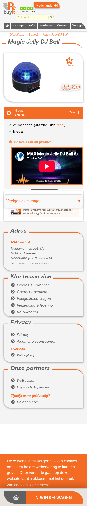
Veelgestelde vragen (31, 299)
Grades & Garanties (30, 285)
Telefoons (45, 26)
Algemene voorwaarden (34, 341)
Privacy (20, 335)
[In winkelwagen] (15, 497)
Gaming (62, 26)
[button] (40, 485)
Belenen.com (25, 402)
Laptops (18, 26)
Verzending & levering (32, 305)
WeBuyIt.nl (22, 380)
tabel (60, 125)
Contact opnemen (29, 292)
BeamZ (33, 34)
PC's (32, 26)
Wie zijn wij (22, 355)
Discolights (17, 34)
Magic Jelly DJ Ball (55, 34)
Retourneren (24, 312)
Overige (77, 26)
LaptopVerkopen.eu (30, 387)
